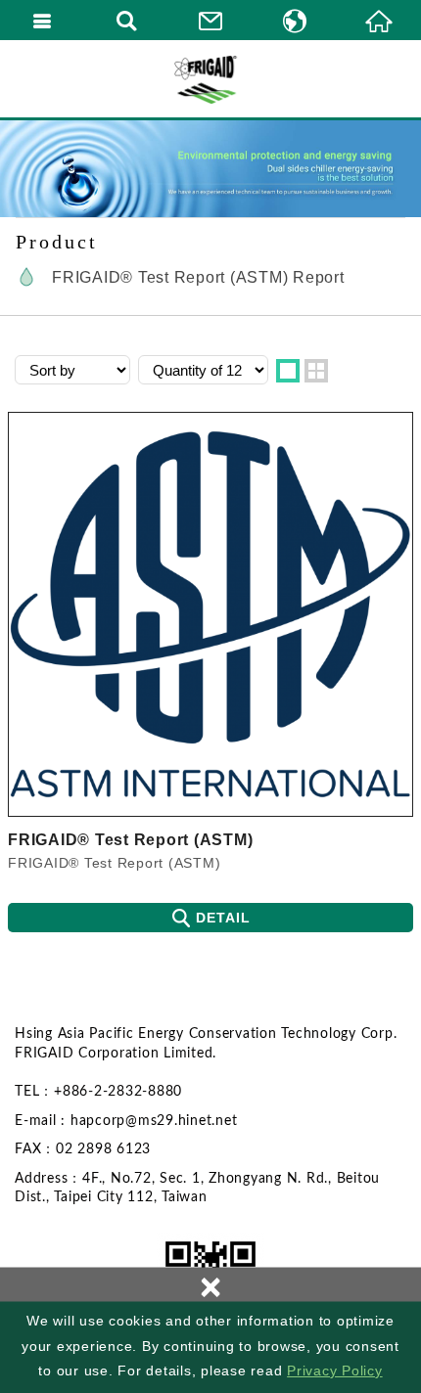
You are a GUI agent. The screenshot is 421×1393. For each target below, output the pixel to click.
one (288, 370)
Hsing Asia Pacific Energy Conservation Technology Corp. (210, 78)
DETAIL (223, 917)
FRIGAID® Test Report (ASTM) (130, 839)
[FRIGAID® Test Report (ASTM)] (210, 614)
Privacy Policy (335, 1370)
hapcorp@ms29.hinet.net (154, 1121)
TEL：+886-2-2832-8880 (98, 1092)
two (316, 370)
